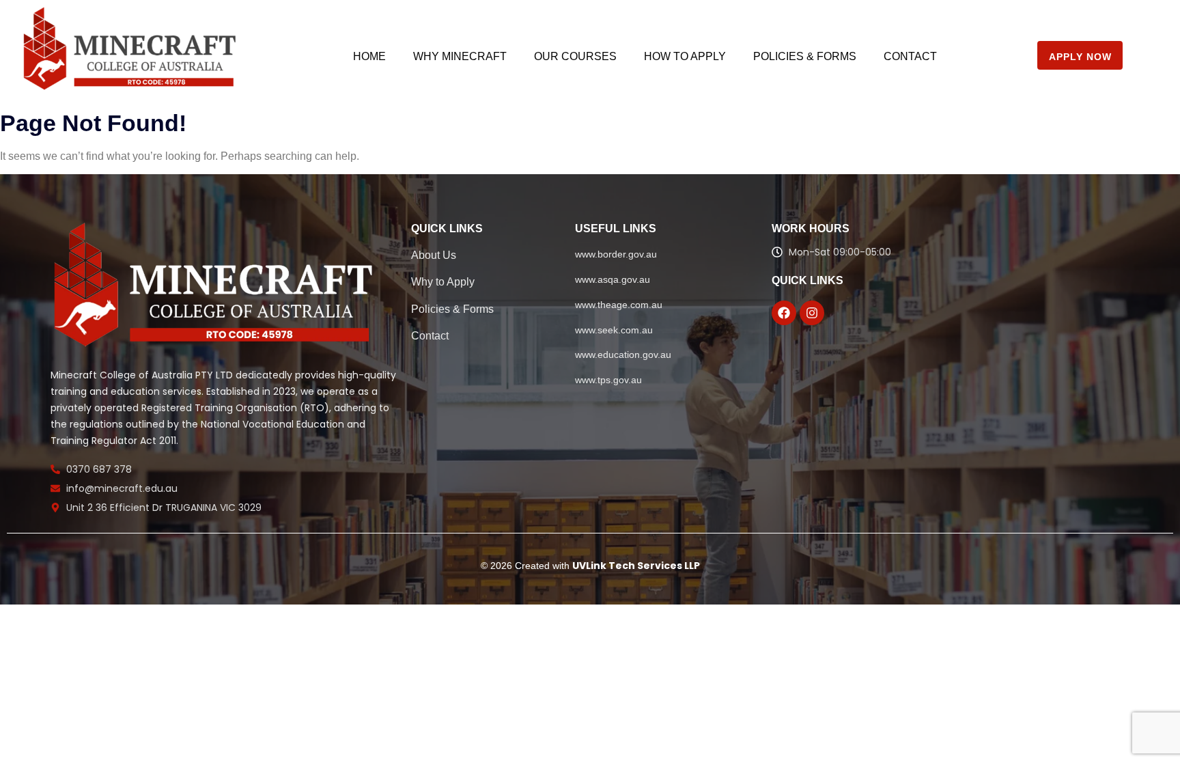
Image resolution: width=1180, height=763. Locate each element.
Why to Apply (443, 282)
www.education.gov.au (623, 354)
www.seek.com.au (614, 329)
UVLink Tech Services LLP (636, 565)
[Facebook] (784, 313)
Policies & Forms (804, 56)
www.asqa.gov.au (612, 279)
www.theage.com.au (618, 304)
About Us (433, 255)
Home (369, 56)
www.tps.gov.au (608, 379)
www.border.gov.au (616, 254)
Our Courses (575, 56)
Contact (910, 56)
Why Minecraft (460, 56)
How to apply (685, 56)
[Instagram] (812, 313)
